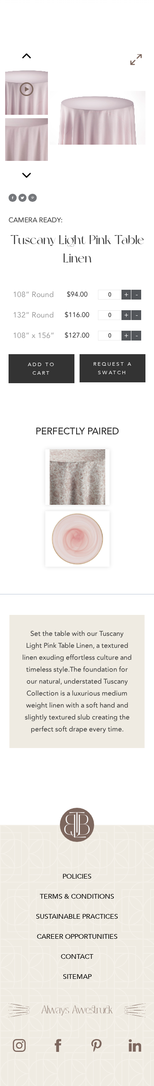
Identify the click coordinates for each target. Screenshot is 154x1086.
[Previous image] (26, 57)
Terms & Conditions (77, 896)
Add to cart (41, 368)
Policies (77, 876)
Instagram (19, 1045)
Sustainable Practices (77, 916)
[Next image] (26, 175)
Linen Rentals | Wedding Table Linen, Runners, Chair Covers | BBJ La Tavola (77, 825)
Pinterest (96, 1045)
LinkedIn (134, 1045)
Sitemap (77, 976)
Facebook (57, 1045)
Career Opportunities (77, 936)
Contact (77, 956)
